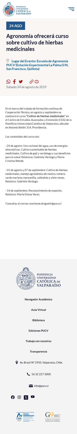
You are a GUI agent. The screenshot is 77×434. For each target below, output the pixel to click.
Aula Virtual (38, 309)
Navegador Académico (38, 299)
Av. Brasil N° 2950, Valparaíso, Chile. (41, 362)
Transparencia (38, 351)
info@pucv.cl (41, 385)
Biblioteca (38, 320)
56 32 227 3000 (41, 374)
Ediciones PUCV (38, 330)
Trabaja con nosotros (38, 341)
